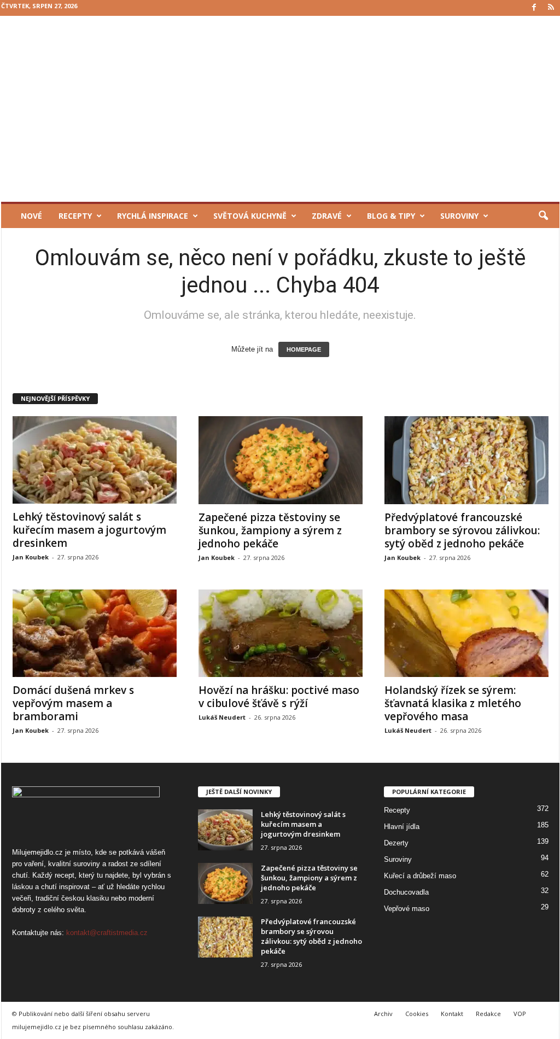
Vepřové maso (406, 908)
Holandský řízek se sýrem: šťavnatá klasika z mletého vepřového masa (452, 703)
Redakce (488, 1013)
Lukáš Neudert (222, 717)
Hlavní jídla (401, 826)
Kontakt (452, 1013)
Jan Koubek (31, 557)
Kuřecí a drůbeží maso (420, 876)
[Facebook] (534, 8)
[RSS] (551, 8)
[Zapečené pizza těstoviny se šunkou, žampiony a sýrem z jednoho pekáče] (281, 460)
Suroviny (459, 216)
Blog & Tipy (391, 216)
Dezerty (396, 843)
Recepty (75, 216)
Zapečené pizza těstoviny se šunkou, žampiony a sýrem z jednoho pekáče (270, 530)
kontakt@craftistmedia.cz (107, 933)
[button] (543, 216)
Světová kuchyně (250, 216)
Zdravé (327, 216)
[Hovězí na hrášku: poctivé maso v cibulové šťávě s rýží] (281, 633)
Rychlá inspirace (152, 216)
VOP (520, 1013)
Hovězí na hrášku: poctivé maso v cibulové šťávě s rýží (279, 696)
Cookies (416, 1013)
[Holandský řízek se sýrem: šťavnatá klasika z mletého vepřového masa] (466, 633)
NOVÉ (31, 216)
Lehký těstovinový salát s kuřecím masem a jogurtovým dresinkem (89, 530)
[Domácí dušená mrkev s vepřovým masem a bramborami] (95, 633)
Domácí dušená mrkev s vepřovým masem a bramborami (73, 703)
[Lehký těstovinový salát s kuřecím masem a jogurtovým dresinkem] (95, 460)
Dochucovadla (406, 892)
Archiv (383, 1013)
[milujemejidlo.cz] (280, 109)
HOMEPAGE (304, 349)
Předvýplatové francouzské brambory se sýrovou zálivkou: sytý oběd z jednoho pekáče (462, 530)
